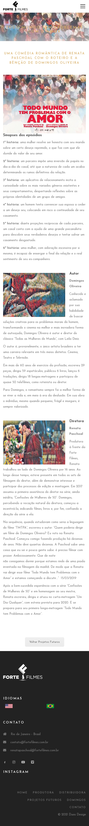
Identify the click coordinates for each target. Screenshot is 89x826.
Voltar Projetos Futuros (44, 642)
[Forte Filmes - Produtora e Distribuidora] (15, 6)
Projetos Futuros (44, 800)
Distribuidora (72, 792)
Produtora (43, 792)
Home (22, 792)
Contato (78, 807)
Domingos (76, 800)
